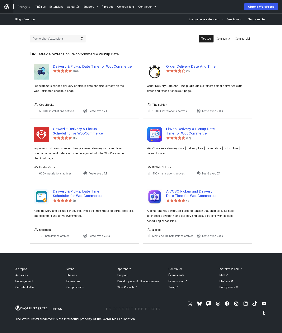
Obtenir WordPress (261, 6)
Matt (223, 275)
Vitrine (70, 269)
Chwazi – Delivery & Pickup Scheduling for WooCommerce (78, 131)
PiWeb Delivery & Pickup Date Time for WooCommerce (190, 131)
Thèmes (71, 275)
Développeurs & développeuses (138, 281)
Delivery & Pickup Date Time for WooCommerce (92, 66)
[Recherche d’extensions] (82, 38)
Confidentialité (24, 287)
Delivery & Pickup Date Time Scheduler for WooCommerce (77, 193)
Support (122, 275)
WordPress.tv (127, 287)
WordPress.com (231, 269)
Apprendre (124, 269)
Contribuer (175, 269)
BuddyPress (228, 287)
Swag (173, 287)
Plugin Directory (25, 19)
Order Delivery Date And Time (191, 66)
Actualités (21, 275)
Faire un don (178, 281)
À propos (21, 269)
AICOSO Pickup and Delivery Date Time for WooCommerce (191, 193)
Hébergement (24, 281)
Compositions (75, 287)
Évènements (176, 275)
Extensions (73, 281)
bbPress (226, 281)
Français (57, 308)
